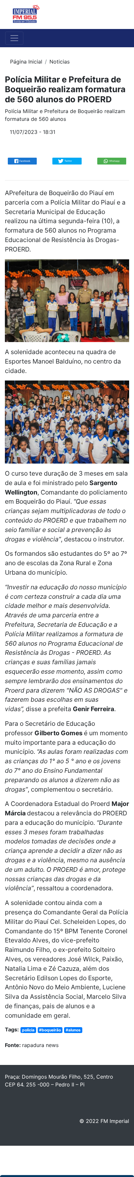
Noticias (59, 61)
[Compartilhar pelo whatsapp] (111, 160)
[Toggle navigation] (120, 14)
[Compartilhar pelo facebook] (22, 160)
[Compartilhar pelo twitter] (66, 160)
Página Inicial (26, 61)
